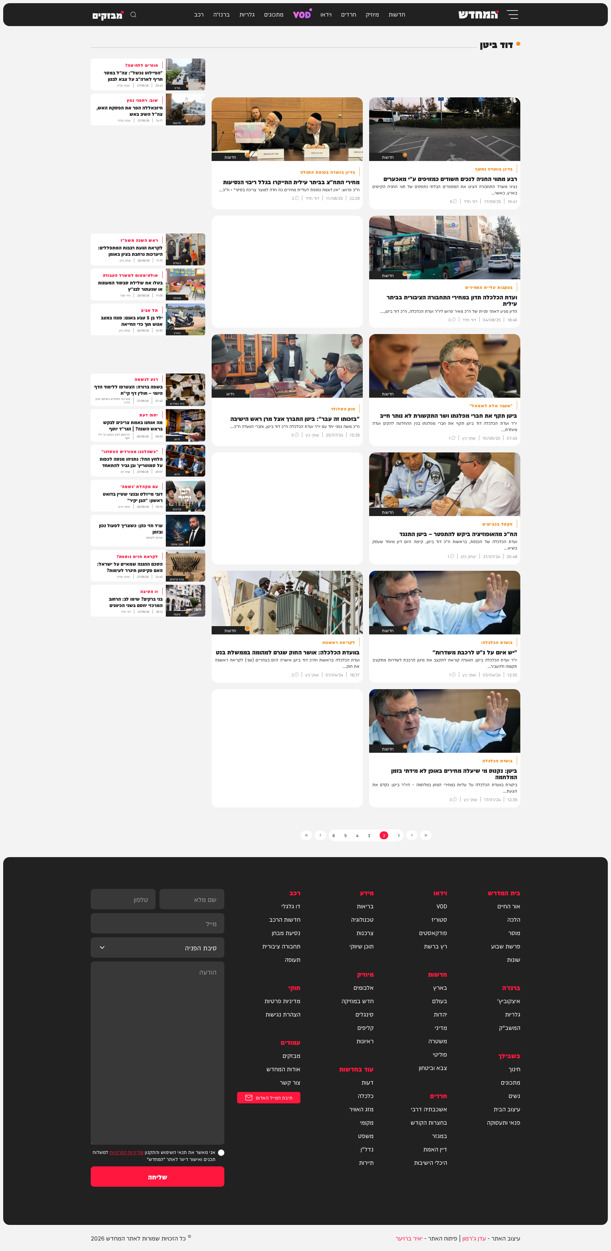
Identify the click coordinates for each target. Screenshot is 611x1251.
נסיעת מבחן (286, 932)
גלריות (247, 13)
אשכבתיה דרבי (429, 1108)
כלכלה (366, 1095)
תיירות (366, 1162)
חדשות (397, 13)
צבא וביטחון (433, 1067)
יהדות (440, 1013)
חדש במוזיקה (357, 1000)
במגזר (439, 1135)
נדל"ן (367, 1148)
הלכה (513, 919)
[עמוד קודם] (412, 835)
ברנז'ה (221, 13)
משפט (366, 1135)
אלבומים (364, 987)
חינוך (514, 1068)
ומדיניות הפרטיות (126, 1152)
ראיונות (365, 1040)
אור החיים (508, 905)
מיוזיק (372, 13)
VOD (302, 13)
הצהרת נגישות (282, 1013)
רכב (199, 13)
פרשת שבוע (505, 945)
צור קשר (290, 1082)
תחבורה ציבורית (281, 945)
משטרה (437, 1040)
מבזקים (291, 1055)
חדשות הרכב (284, 919)
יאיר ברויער (409, 1237)
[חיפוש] (133, 14)
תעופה (292, 959)
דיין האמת (435, 1148)
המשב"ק (509, 1027)
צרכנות (365, 932)
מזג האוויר (361, 1108)
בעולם (439, 1000)
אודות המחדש (283, 1068)
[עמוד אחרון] (306, 835)
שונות (513, 959)
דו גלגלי (290, 905)
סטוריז (439, 919)
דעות (368, 1082)
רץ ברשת (435, 945)
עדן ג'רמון (474, 1237)
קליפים (365, 1027)
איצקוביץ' (508, 1000)
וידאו (326, 13)
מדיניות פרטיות (282, 1000)
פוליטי (440, 1054)
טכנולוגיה (362, 919)
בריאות (365, 905)
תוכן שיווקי (361, 945)
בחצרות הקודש (429, 1122)
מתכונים (274, 13)
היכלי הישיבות (430, 1162)
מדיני (441, 1027)
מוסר (514, 932)
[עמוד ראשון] (426, 835)
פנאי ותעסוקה (503, 1122)
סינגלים (364, 1013)
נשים (514, 1095)
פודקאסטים (433, 932)
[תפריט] (512, 14)
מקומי (367, 1122)
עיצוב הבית (507, 1108)
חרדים (348, 13)
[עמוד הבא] (320, 835)
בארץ (440, 987)
